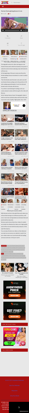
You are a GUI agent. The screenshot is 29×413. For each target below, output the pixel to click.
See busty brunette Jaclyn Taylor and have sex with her (21, 154)
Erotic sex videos (9, 247)
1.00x (24, 30)
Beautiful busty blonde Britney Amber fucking (6, 182)
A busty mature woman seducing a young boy (6, 168)
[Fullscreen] (26, 30)
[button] (14, 24)
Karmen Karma (14, 249)
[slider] (12, 30)
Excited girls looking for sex (11, 253)
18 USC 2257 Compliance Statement (14, 380)
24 (9, 13)
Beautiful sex (18, 257)
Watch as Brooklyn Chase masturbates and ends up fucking (21, 169)
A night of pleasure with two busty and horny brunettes (7, 139)
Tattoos (24, 257)
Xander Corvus (9, 251)
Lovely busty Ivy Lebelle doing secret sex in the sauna (6, 124)
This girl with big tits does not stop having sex (21, 182)
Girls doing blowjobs (20, 247)
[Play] (3, 30)
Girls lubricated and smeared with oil (16, 255)
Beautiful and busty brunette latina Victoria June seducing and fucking (21, 124)
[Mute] (21, 30)
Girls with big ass (5, 249)
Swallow (4, 259)
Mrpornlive (14, 390)
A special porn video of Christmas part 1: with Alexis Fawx (20, 198)
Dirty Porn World (14, 395)
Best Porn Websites (14, 385)
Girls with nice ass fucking (8, 257)
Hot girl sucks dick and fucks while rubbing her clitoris (20, 139)
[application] (14, 24)
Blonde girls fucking (12, 245)
